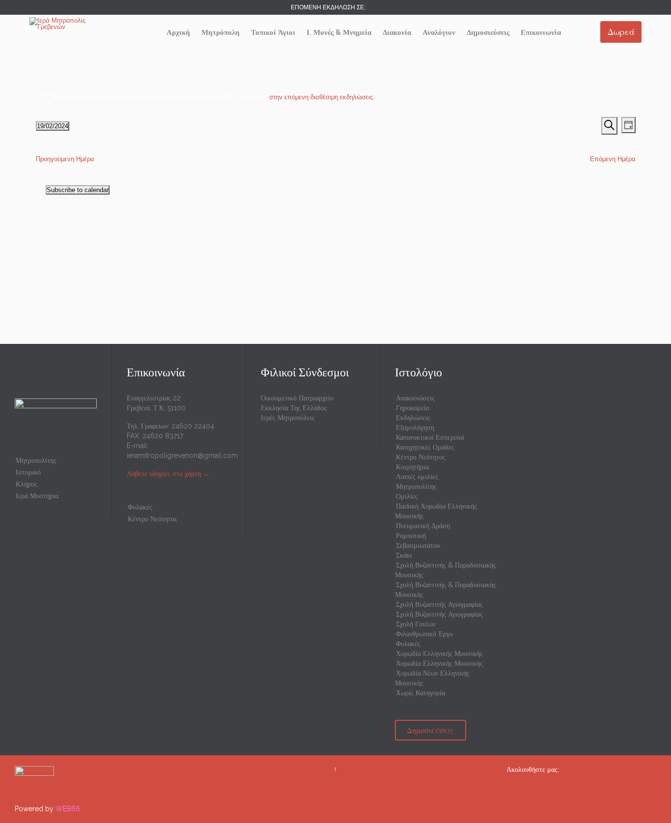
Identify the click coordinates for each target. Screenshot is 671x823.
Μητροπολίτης (36, 460)
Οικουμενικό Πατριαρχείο (297, 398)
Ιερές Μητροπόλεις (288, 418)
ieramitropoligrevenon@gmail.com (182, 455)
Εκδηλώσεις (413, 418)
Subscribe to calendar (78, 190)
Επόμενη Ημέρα (613, 159)
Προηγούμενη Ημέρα (65, 159)
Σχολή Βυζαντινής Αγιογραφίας (439, 604)
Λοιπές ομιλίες (417, 477)
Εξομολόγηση (415, 427)
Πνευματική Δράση (423, 526)
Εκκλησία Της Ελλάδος (294, 408)
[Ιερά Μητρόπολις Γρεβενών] (66, 23)
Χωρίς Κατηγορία (420, 693)
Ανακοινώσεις (415, 398)
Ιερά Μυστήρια (37, 496)
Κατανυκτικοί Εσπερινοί (430, 437)
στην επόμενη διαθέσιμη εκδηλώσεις (321, 97)
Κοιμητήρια (412, 467)
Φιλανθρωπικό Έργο (424, 634)
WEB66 (68, 809)
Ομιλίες (407, 496)
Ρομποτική (411, 535)
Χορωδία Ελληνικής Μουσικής (439, 653)
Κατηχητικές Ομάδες (425, 447)
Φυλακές (140, 507)
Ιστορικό (28, 472)
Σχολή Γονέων (416, 624)
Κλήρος (26, 484)
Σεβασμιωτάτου (418, 545)
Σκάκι (404, 555)
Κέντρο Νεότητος (152, 519)
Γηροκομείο (412, 408)
